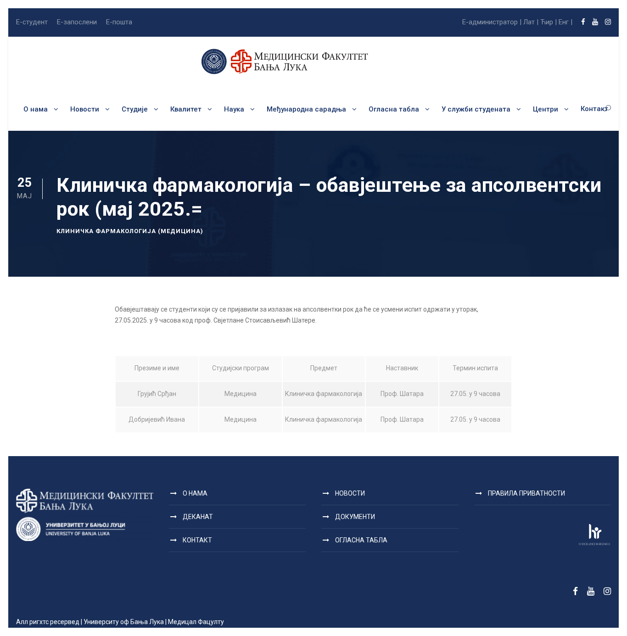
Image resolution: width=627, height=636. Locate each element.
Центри (545, 109)
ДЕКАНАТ (198, 516)
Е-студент (32, 22)
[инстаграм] (608, 22)
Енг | (565, 22)
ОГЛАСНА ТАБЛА (361, 540)
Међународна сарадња (306, 109)
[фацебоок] (583, 22)
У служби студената (476, 109)
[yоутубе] (595, 22)
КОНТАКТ (197, 540)
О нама (35, 109)
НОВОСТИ (350, 493)
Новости (84, 109)
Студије (135, 109)
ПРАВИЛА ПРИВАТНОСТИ (526, 493)
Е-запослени (77, 22)
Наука (234, 109)
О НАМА (195, 493)
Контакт (594, 109)
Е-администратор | (491, 22)
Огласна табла (394, 109)
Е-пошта (119, 22)
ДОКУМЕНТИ (355, 516)
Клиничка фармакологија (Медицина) (129, 231)
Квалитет (186, 109)
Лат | (530, 22)
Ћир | (548, 22)
